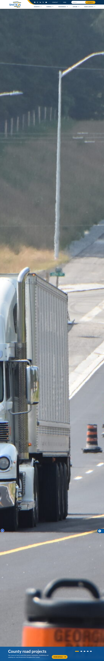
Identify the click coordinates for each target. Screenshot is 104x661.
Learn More (58, 657)
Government (62, 6)
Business (48, 6)
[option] (52, 335)
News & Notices (88, 6)
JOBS (64, 2)
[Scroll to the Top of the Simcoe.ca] (100, 531)
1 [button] (76, 651)
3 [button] (84, 651)
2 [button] (80, 651)
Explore (75, 6)
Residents (37, 6)
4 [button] (88, 651)
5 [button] (91, 651)
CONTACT (55, 2)
